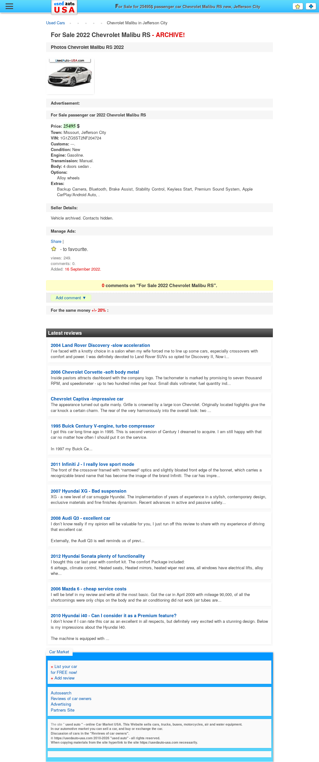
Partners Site (62, 710)
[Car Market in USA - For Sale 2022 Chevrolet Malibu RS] (70, 77)
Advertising (61, 704)
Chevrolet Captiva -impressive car (87, 398)
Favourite (302, 6)
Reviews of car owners (71, 698)
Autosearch (61, 693)
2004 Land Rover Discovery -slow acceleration (100, 345)
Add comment (71, 298)
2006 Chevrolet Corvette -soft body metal (95, 372)
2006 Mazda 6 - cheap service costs (88, 588)
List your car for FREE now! (64, 669)
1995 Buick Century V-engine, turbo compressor (103, 426)
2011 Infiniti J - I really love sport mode (92, 464)
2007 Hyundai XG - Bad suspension (88, 491)
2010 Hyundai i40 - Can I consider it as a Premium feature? (114, 615)
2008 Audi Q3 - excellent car (81, 518)
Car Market (59, 652)
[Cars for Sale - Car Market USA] (64, 14)
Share (56, 241)
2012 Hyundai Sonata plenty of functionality (98, 556)
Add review (62, 678)
